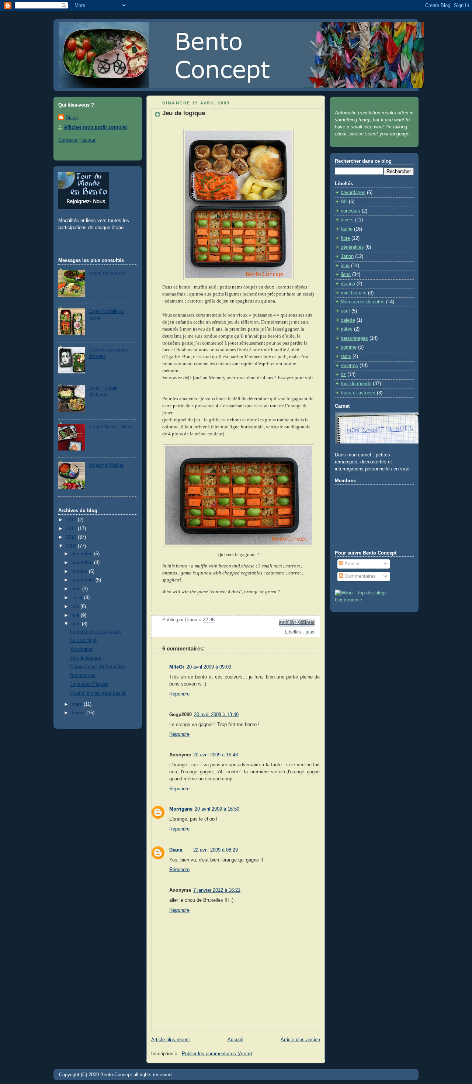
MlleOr (176, 667)
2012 (72, 519)
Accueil (235, 1039)
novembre (83, 562)
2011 (72, 528)
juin (76, 606)
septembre (84, 580)
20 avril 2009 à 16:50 (217, 809)
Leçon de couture (106, 273)
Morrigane (180, 809)
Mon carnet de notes (363, 301)
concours (350, 211)
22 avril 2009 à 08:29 (215, 850)
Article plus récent (170, 1039)
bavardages (353, 192)
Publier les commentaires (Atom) (217, 1053)
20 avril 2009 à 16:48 (215, 754)
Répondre (179, 694)
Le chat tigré (83, 640)
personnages (354, 338)
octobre (80, 571)
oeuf (345, 311)
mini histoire (354, 293)
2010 (72, 537)
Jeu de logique (85, 658)
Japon (347, 256)
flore (345, 238)
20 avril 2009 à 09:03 (209, 667)
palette (348, 320)
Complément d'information (97, 666)
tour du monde (356, 383)
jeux (310, 632)
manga (348, 283)
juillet (78, 597)
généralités (352, 247)
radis (346, 356)
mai (76, 615)
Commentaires (359, 576)
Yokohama (81, 649)
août (77, 588)
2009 (72, 546)
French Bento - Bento (111, 426)
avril (77, 623)
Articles (352, 563)
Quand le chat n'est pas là (98, 693)
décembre (83, 553)
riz (343, 374)
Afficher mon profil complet (95, 127)
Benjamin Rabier (106, 465)
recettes (349, 365)
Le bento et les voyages (95, 631)
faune (347, 229)
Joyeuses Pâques (89, 684)
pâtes (347, 329)
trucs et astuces (358, 393)
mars (78, 704)
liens (346, 274)
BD (344, 201)
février (79, 712)
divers (347, 219)
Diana (72, 117)
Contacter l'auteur (77, 140)
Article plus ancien (300, 1039)
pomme (349, 347)
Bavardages (83, 675)
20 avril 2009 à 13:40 (216, 714)
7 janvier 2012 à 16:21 (216, 890)
